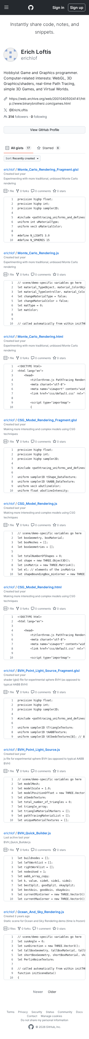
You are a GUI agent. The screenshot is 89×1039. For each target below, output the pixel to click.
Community (65, 1012)
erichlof (9, 169)
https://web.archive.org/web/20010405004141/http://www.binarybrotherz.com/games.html (47, 101)
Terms (10, 1012)
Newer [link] (38, 992)
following (39, 116)
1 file (10, 191)
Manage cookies (51, 1016)
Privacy (23, 1012)
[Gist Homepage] (31, 7)
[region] (44, 219)
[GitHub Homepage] (31, 1027)
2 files (11, 928)
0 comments (42, 191)
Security (36, 1012)
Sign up (76, 7)
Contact (32, 1016)
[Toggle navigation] (6, 7)
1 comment (43, 928)
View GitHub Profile (44, 130)
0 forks (24, 191)
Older (52, 992)
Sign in (58, 7)
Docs (79, 1012)
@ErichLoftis (18, 110)
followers (18, 116)
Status (50, 1012)
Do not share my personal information (44, 1020)
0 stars (61, 191)
